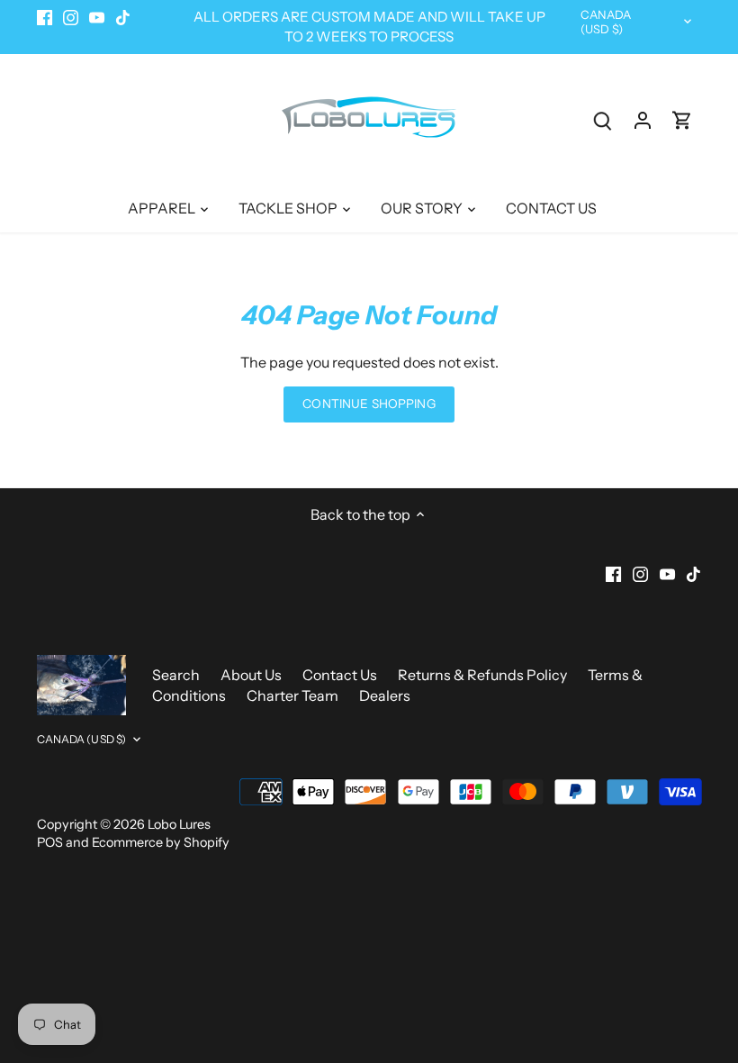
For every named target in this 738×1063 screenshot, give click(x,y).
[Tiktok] (598, 974)
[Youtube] (571, 974)
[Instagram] (544, 974)
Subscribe (613, 915)
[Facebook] (518, 974)
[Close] (678, 732)
